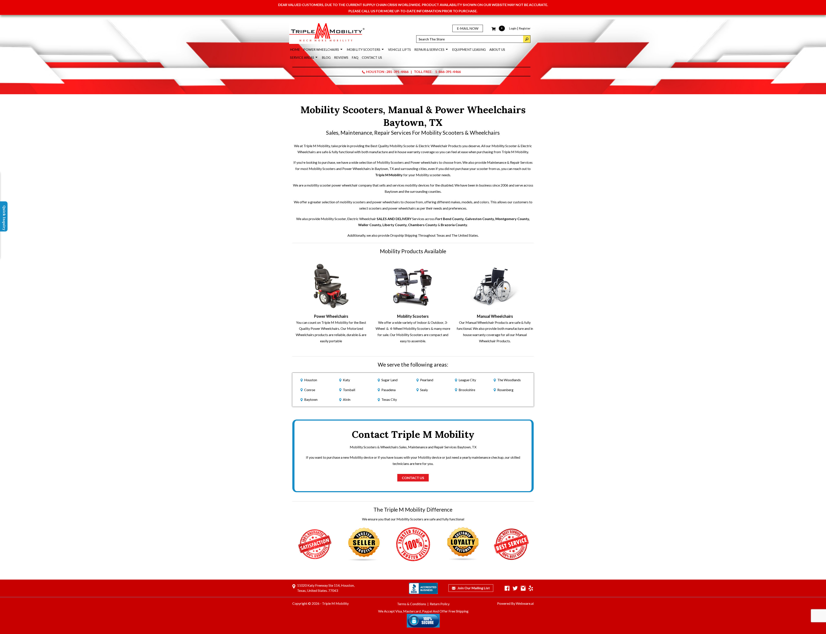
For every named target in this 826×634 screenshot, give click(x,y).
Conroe (309, 390)
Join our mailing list (473, 588)
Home (295, 49)
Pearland (426, 380)
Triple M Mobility (389, 175)
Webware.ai (525, 603)
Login (512, 28)
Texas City (389, 399)
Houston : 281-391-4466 (387, 71)
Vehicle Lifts (399, 49)
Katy (346, 380)
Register (524, 28)
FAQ (355, 57)
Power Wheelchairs (321, 49)
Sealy (424, 390)
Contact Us (372, 57)
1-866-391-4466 (448, 71)
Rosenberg (505, 390)
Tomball (349, 390)
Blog (326, 57)
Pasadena (388, 390)
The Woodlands (509, 380)
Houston (310, 380)
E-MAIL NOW (467, 28)
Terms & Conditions (411, 604)
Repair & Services (429, 49)
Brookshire (467, 390)
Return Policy (440, 604)
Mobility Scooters (363, 49)
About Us (497, 49)
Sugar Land (389, 380)
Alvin (346, 399)
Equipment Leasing (469, 49)
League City (467, 380)
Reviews (341, 57)
